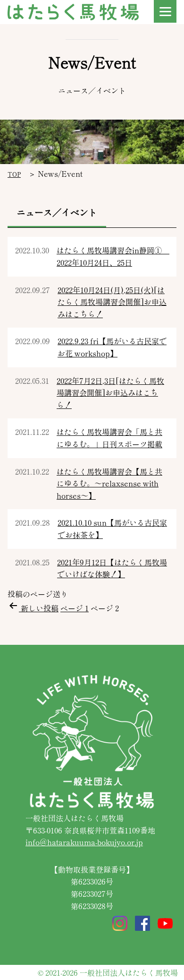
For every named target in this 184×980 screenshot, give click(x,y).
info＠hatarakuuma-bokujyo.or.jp (84, 842)
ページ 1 (74, 608)
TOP (14, 174)
